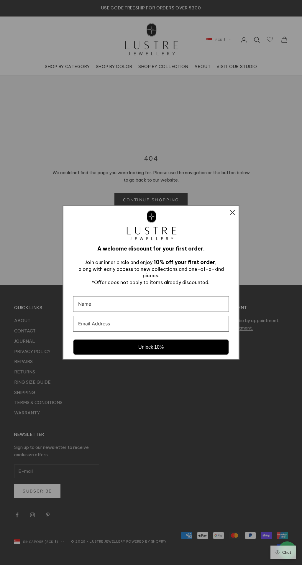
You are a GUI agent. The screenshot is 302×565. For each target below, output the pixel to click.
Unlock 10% (151, 347)
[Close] (232, 212)
